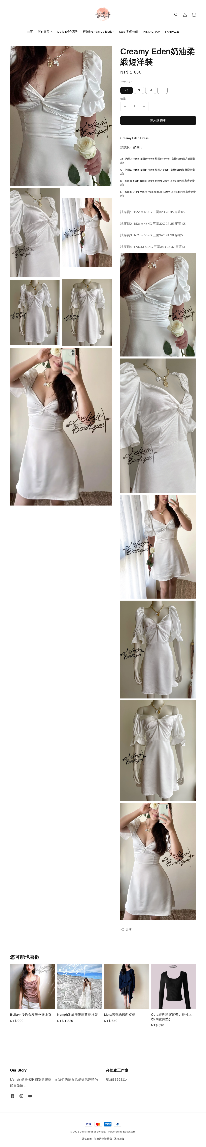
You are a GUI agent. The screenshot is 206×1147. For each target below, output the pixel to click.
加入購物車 (158, 120)
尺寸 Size (126, 82)
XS (127, 90)
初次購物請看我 (103, 1138)
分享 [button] (129, 929)
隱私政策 (87, 1138)
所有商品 (43, 31)
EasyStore (129, 1131)
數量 (123, 98)
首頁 (30, 31)
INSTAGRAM (151, 31)
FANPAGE (172, 31)
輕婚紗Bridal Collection (98, 31)
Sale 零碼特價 (128, 31)
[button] (176, 14)
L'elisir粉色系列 (67, 31)
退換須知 (119, 1138)
